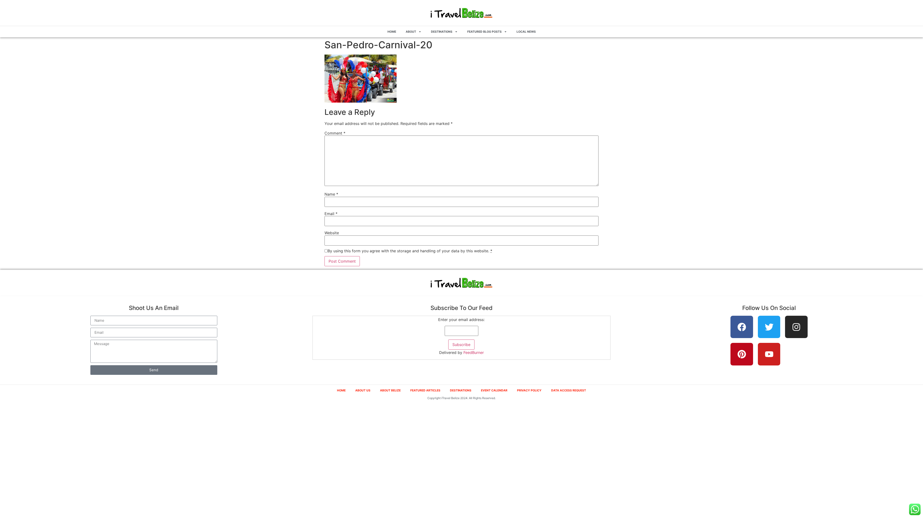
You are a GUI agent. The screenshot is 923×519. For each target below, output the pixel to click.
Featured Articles (425, 390)
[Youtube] (769, 354)
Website (331, 233)
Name (331, 194)
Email (330, 214)
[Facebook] (741, 327)
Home (391, 31)
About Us (362, 390)
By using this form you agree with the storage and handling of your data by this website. (410, 251)
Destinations (441, 31)
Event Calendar (494, 390)
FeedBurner (473, 352)
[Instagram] (796, 327)
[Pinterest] (741, 354)
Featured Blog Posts (484, 31)
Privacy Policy (529, 390)
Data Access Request (568, 390)
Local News (526, 31)
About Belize (390, 390)
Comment (334, 133)
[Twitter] (769, 327)
